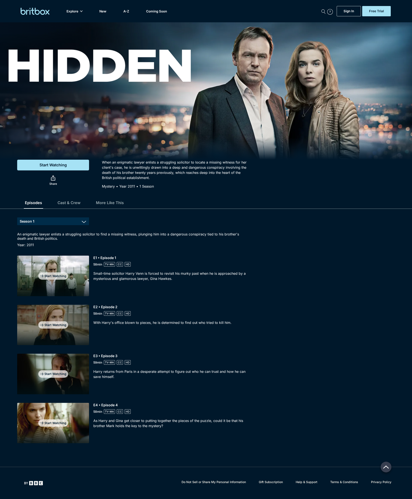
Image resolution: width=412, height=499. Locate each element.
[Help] (331, 11)
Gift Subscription (271, 482)
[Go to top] (386, 467)
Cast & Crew (69, 202)
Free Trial (376, 11)
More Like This (110, 202)
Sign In (349, 11)
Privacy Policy (381, 482)
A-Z (126, 11)
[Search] (323, 11)
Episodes (33, 202)
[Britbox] (35, 11)
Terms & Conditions (344, 482)
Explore (72, 11)
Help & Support (306, 482)
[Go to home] (34, 483)
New (102, 11)
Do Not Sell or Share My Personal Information (214, 482)
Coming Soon (156, 11)
